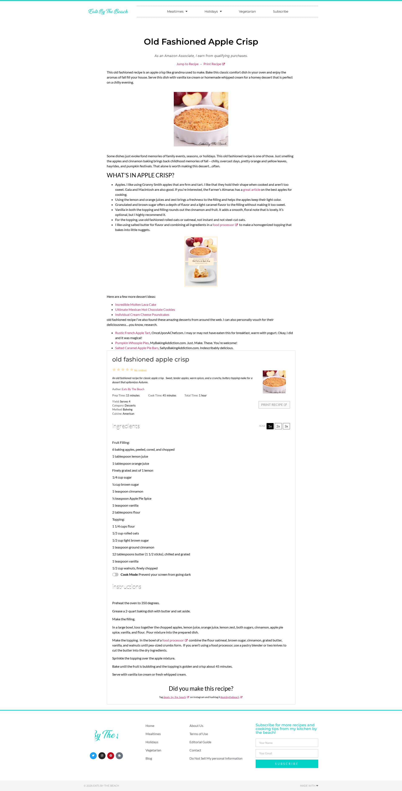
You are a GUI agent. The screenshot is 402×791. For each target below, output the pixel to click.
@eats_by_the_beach (174, 697)
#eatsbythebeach (229, 697)
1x (270, 426)
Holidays (211, 11)
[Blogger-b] (119, 755)
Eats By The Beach (133, 389)
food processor (223, 225)
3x (286, 426)
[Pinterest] (110, 755)
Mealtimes (175, 11)
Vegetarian (247, 11)
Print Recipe (212, 64)
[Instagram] (102, 755)
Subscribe (280, 11)
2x (278, 426)
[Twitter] (93, 755)
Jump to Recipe (187, 64)
